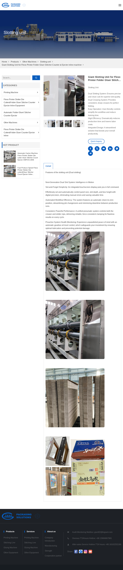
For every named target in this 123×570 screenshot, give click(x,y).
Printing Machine (11, 92)
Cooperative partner (53, 556)
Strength (48, 551)
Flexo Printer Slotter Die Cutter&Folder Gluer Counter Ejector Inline (19, 132)
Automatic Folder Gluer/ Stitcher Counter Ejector (17, 114)
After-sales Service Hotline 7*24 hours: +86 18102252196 (96, 544)
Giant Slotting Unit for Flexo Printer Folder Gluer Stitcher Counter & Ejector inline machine (42, 65)
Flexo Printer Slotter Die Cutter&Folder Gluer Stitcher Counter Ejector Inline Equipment (19, 102)
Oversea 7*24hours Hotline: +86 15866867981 (92, 538)
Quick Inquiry (96, 141)
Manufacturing (51, 546)
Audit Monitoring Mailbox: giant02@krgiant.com (92, 532)
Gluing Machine (10, 548)
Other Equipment (11, 553)
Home (4, 62)
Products (15, 62)
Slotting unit (45, 62)
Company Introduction (50, 539)
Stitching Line (9, 543)
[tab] (48, 166)
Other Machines (29, 62)
